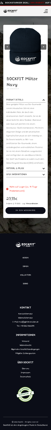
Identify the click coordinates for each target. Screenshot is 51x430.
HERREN (25, 258)
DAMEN (25, 266)
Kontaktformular (25, 314)
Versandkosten (32, 204)
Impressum (25, 373)
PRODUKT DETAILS (14, 100)
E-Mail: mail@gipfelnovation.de (25, 322)
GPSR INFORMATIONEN (16, 174)
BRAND (25, 284)
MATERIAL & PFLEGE (15, 168)
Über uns (25, 369)
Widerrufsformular (25, 318)
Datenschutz (25, 377)
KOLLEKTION (25, 275)
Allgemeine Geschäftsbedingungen (25, 349)
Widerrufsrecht (25, 345)
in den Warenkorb (25, 210)
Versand (25, 341)
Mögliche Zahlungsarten (26, 353)
